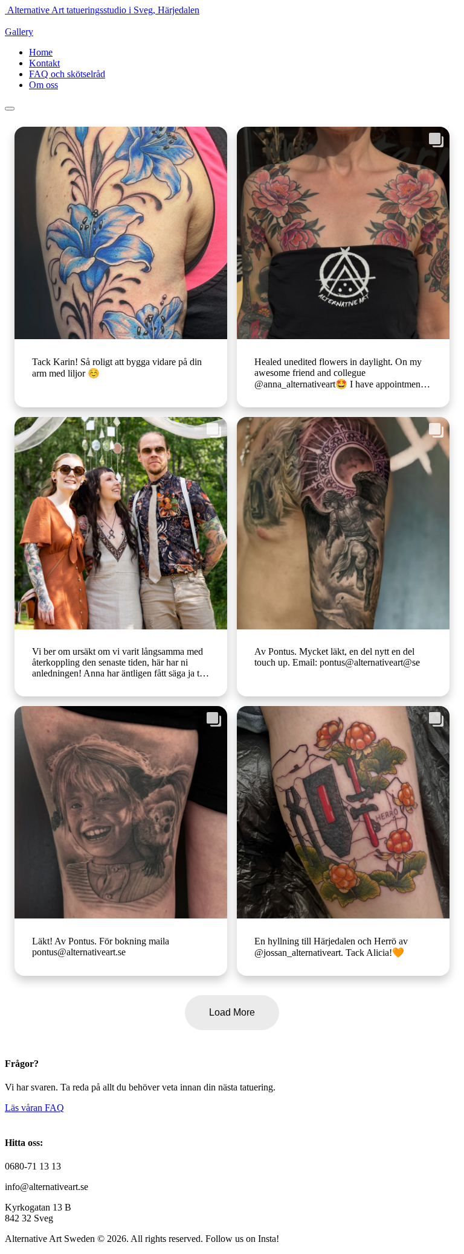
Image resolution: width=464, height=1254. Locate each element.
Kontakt (44, 63)
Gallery (19, 32)
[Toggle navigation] (9, 108)
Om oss (43, 85)
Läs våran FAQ (34, 1108)
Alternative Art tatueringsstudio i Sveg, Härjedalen (103, 10)
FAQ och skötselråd (67, 74)
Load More (232, 1012)
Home (41, 52)
